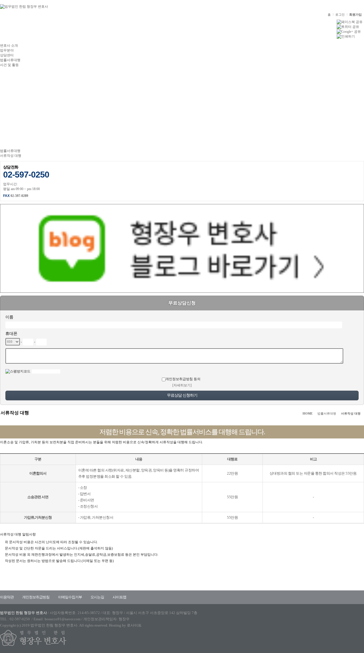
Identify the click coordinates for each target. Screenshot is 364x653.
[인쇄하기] (346, 36)
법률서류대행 (10, 60)
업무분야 (7, 50)
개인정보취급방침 (35, 597)
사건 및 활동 (9, 65)
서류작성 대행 (10, 156)
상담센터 (7, 55)
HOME (308, 413)
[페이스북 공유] (350, 22)
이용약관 (7, 597)
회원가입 (355, 14)
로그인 (340, 14)
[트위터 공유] (348, 26)
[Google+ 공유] (349, 31)
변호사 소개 (9, 46)
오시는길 (97, 597)
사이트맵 (119, 597)
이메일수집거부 (70, 597)
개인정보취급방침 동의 (183, 379)
